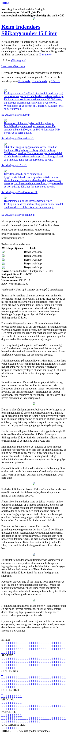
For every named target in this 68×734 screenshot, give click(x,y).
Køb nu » (19, 66)
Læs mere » (7, 66)
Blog (14, 730)
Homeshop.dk (39, 81)
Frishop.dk (24, 81)
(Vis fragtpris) (18, 60)
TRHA (5, 2)
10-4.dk (55, 81)
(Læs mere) (45, 54)
